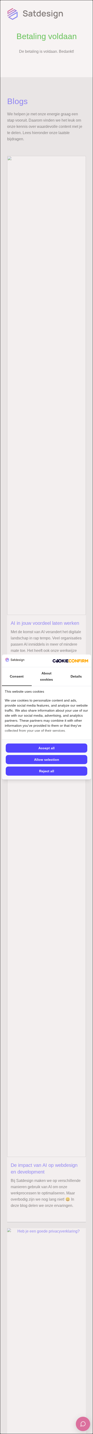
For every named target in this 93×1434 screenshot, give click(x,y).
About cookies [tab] (46, 676)
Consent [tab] (17, 676)
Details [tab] (76, 676)
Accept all (46, 748)
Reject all (46, 771)
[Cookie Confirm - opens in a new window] (70, 661)
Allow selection (46, 759)
